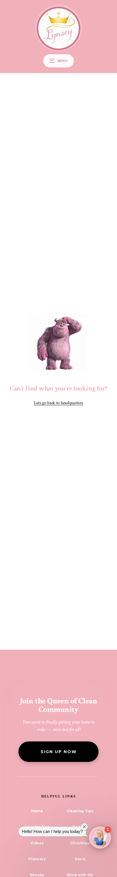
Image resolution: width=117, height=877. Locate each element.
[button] (100, 837)
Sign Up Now (59, 751)
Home (37, 811)
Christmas (80, 843)
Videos (36, 843)
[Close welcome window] (84, 826)
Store (80, 859)
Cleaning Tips (80, 811)
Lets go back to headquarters (58, 403)
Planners (36, 859)
